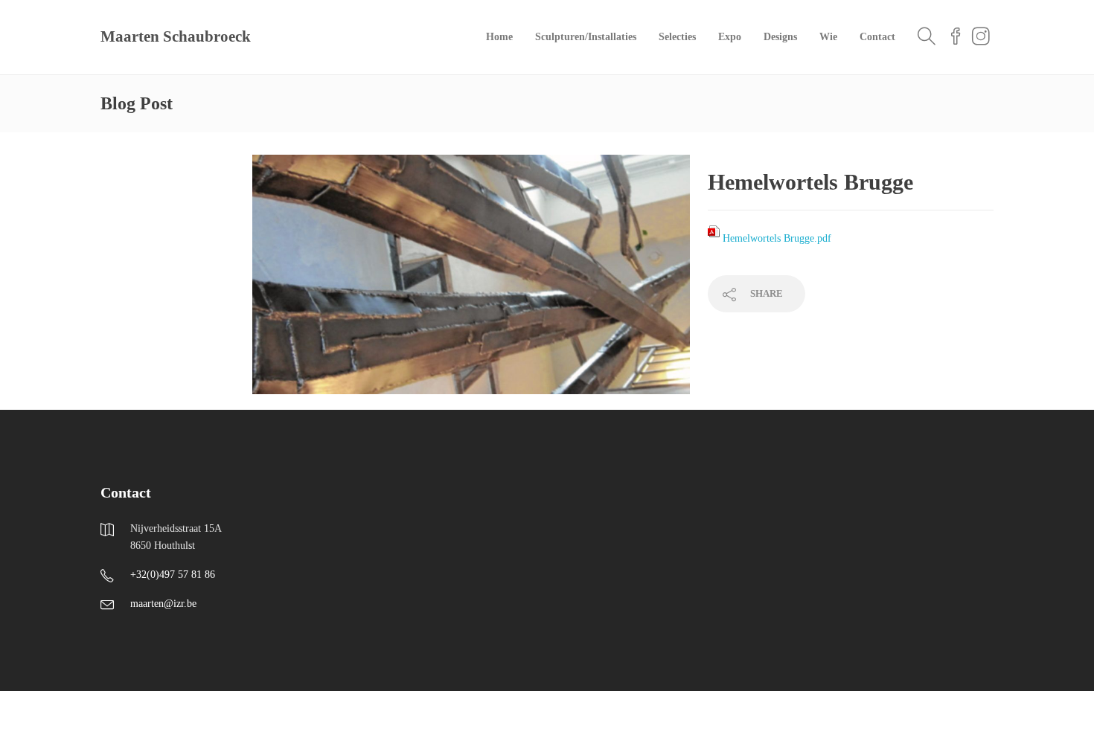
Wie (828, 36)
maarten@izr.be (163, 603)
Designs (780, 36)
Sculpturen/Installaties (585, 36)
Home (499, 36)
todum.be (284, 716)
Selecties (677, 36)
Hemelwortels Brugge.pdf (777, 238)
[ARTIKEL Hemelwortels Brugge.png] (471, 281)
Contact (877, 36)
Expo (729, 36)
